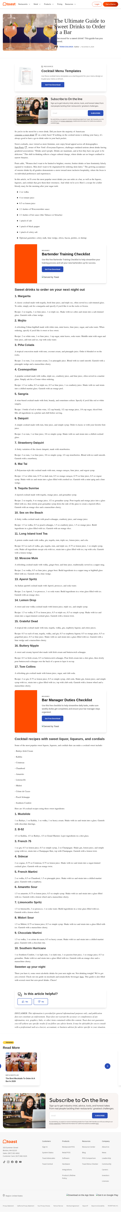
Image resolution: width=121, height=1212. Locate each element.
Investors (105, 1175)
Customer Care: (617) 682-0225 (15, 1156)
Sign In (45, 1147)
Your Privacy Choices (44, 1206)
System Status (47, 1152)
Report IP (85, 1206)
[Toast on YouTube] (20, 1161)
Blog (84, 1152)
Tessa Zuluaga (66, 47)
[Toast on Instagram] (8, 1161)
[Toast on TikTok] (4, 1161)
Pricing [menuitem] (59, 4)
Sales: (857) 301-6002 (11, 1153)
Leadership (106, 1158)
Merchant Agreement (73, 1206)
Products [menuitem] (47, 4)
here (57, 123)
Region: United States (14, 1196)
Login (97, 4)
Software (65, 1158)
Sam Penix (19, 147)
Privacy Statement (8, 1206)
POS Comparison (89, 1158)
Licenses (105, 1181)
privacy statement (66, 121)
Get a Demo (111, 4)
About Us (105, 1147)
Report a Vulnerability (97, 1206)
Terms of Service (58, 1206)
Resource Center (88, 1147)
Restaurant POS (68, 1147)
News (104, 1152)
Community (106, 1164)
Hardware (66, 1164)
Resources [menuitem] (69, 4)
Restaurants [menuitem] (23, 4)
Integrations (67, 1169)
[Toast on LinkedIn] (16, 1161)
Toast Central (47, 1164)
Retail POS (66, 1152)
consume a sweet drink (24, 134)
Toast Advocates (48, 1158)
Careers (105, 1169)
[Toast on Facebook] (12, 1161)
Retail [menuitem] (36, 4)
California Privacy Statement (25, 1206)
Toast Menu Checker (90, 1164)
